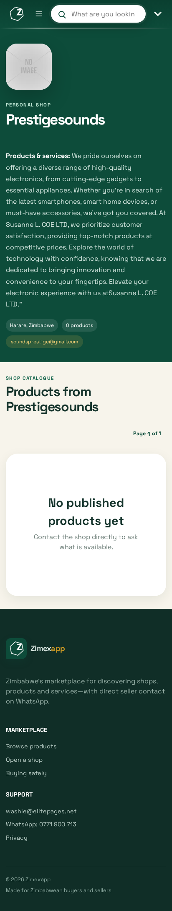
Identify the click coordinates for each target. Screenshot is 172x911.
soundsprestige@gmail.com (44, 341)
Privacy (17, 837)
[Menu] (38, 13)
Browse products (31, 746)
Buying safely (26, 773)
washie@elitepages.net (41, 811)
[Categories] (157, 13)
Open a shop (24, 759)
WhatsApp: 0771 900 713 (41, 824)
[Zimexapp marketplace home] (16, 13)
